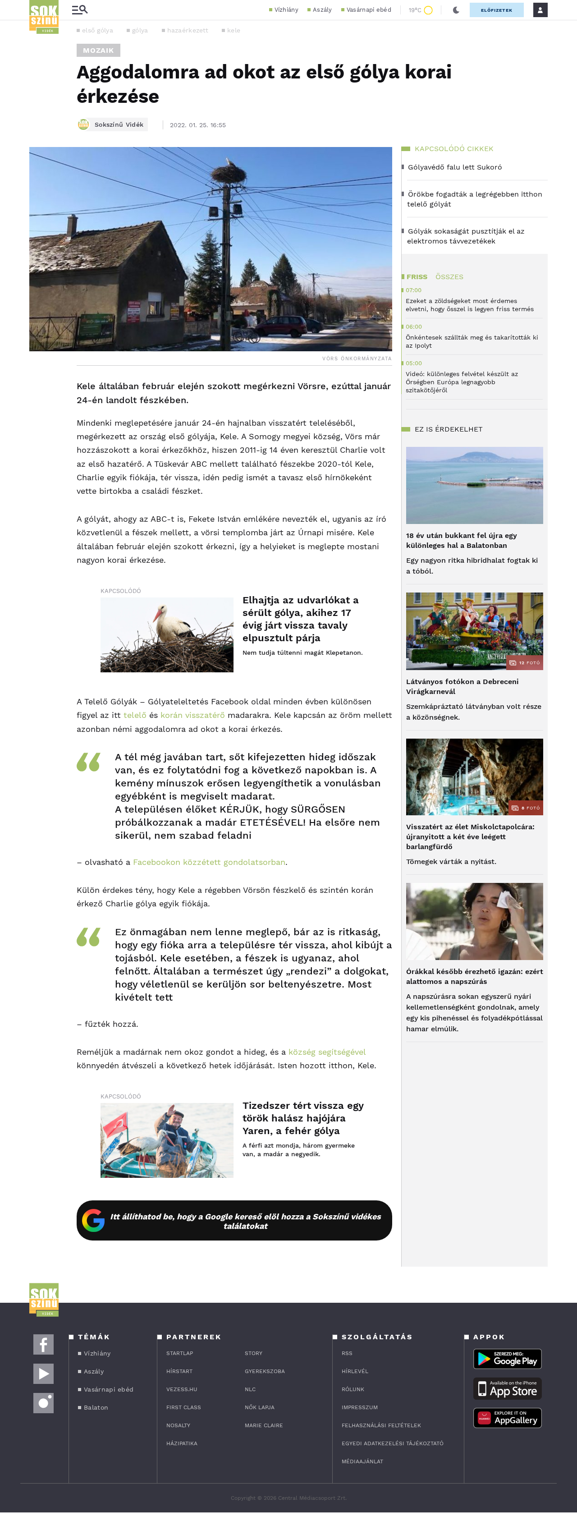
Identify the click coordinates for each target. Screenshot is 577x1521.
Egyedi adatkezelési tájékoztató (393, 1443)
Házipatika (181, 1443)
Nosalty (178, 1425)
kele (233, 30)
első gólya (97, 30)
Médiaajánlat (362, 1461)
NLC (250, 1389)
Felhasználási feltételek (381, 1425)
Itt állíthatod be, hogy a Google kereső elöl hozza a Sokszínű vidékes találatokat (245, 1221)
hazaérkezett (188, 30)
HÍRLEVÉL (355, 1371)
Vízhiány (286, 9)
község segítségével (327, 1052)
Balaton (96, 1407)
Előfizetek (497, 10)
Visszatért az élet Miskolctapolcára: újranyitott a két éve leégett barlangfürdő (470, 837)
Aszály (322, 9)
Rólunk (353, 1389)
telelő (134, 715)
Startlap (179, 1353)
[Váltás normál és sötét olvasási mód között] (456, 10)
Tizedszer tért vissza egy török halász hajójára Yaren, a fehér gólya (303, 1118)
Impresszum (360, 1407)
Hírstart (179, 1371)
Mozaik (98, 50)
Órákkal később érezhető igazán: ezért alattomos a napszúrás (474, 976)
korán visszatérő (192, 715)
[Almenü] (80, 10)
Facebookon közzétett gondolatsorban (207, 862)
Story (253, 1353)
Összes (449, 276)
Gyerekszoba (265, 1371)
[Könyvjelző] (39, 440)
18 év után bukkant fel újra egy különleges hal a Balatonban (461, 540)
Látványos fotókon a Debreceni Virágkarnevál (462, 686)
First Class (183, 1407)
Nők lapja (260, 1407)
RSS (347, 1353)
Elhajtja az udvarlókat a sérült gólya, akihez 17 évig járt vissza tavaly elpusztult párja (301, 618)
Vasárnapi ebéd (369, 9)
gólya (140, 30)
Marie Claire (264, 1425)
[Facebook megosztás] (39, 389)
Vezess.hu (181, 1389)
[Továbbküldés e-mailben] (39, 413)
